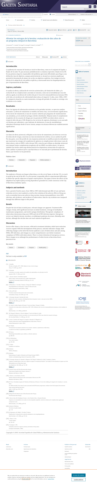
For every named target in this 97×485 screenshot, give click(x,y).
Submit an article (81, 192)
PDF (7, 254)
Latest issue (8, 446)
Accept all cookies (78, 475)
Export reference (63, 30)
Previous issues (27, 446)
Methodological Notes (82, 86)
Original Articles (81, 80)
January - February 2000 (8, 17)
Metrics (7, 14)
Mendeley (80, 113)
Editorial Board (72, 14)
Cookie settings (26, 479)
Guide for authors (81, 190)
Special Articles (80, 84)
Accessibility (67, 468)
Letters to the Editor (81, 90)
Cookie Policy (51, 479)
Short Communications (82, 82)
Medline (11, 282)
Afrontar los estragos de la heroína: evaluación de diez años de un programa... (28, 17)
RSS (89, 449)
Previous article (12, 25)
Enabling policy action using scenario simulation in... (83, 149)
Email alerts (87, 446)
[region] (48, 477)
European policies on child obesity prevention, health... (83, 136)
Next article (19, 25)
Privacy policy (67, 466)
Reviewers (79, 195)
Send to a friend (82, 108)
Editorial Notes (80, 88)
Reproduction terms (69, 461)
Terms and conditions (69, 463)
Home (2, 17)
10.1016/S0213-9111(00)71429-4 (14, 35)
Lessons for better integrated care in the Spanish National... (83, 143)
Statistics (80, 116)
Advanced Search (87, 8)
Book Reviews (80, 93)
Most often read (9, 449)
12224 (79, 41)
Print (79, 106)
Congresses (26, 451)
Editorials (79, 78)
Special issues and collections (30, 449)
